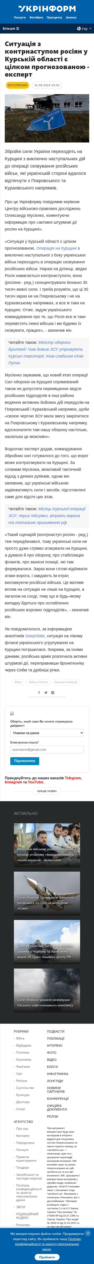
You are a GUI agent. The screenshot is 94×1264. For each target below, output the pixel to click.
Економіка (23, 1059)
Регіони (21, 1081)
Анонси (71, 17)
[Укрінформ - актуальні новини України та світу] (47, 8)
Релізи (52, 1116)
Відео (52, 1060)
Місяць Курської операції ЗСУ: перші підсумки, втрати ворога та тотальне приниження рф (46, 516)
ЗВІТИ (20, 1207)
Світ (19, 1073)
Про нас (22, 1128)
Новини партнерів (56, 1089)
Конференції (58, 1099)
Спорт (20, 1109)
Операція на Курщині (57, 248)
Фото (51, 1052)
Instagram (13, 782)
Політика (22, 1052)
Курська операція (66, 682)
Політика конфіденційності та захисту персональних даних (29, 1193)
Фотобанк (36, 17)
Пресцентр (54, 17)
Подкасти (55, 1031)
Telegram (73, 778)
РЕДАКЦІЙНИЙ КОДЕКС (27, 1216)
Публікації (55, 1038)
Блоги (52, 1067)
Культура (22, 1095)
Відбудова (23, 1045)
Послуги (20, 17)
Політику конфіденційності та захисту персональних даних (48, 1244)
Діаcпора (23, 1102)
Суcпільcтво (25, 1088)
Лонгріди (55, 1081)
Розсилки (23, 1225)
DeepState (35, 636)
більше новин (47, 791)
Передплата (25, 1143)
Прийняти (47, 1257)
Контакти (22, 1135)
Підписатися (24, 761)
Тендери (22, 1167)
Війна (18, 682)
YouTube (35, 782)
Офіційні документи (57, 1107)
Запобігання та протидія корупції (29, 1176)
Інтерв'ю (54, 1045)
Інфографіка (57, 1074)
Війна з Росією (38, 682)
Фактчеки (23, 1066)
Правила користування (26, 1158)
